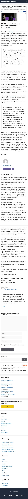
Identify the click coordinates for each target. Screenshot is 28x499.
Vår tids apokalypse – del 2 (8, 394)
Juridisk (3, 421)
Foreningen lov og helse (8, 1)
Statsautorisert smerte (7, 380)
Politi (2, 428)
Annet (2, 417)
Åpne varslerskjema (7, 406)
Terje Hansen (12, 28)
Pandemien (4, 425)
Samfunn (3, 430)
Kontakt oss (5, 485)
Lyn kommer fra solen (6, 384)
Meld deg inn (5, 483)
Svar (4, 306)
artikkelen (13, 96)
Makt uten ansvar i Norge (7, 391)
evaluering (10, 32)
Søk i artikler (4, 356)
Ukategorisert (4, 432)
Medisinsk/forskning (6, 423)
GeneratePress (14, 496)
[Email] (13, 169)
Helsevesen (4, 419)
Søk (24, 359)
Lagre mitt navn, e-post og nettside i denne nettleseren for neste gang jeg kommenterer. (14, 344)
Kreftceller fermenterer (7, 387)
